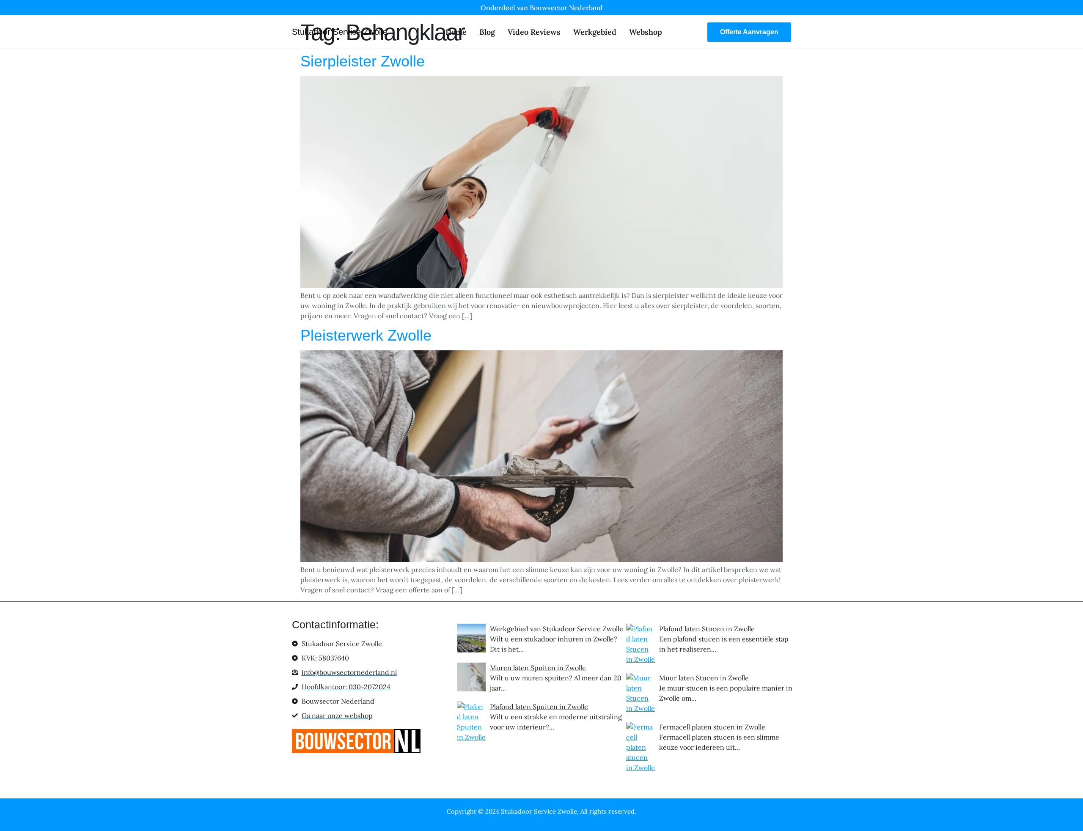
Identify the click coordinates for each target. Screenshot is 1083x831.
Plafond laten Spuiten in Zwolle (539, 706)
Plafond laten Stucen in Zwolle (707, 629)
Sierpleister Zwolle (362, 61)
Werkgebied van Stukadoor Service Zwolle (556, 629)
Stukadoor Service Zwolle (339, 31)
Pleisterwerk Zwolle (366, 335)
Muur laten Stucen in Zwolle (704, 678)
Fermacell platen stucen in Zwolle (712, 727)
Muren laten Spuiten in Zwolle (538, 667)
